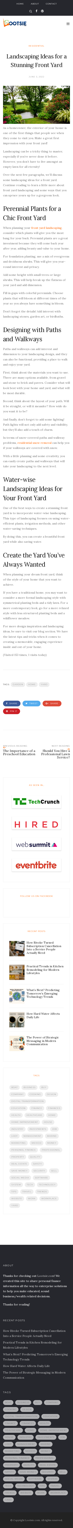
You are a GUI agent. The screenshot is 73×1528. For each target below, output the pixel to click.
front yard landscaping (46, 228)
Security (39, 1170)
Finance (36, 1108)
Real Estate (19, 1163)
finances (54, 1108)
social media (20, 1177)
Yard (44, 684)
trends (42, 1191)
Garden (18, 684)
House (48, 1122)
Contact (51, 3)
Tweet (33, 703)
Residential (36, 46)
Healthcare (34, 1115)
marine (52, 1136)
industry (17, 1129)
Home (20, 3)
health (16, 1115)
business (29, 1087)
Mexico (36, 1143)
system (16, 1184)
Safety (37, 1163)
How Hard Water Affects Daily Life (26, 1366)
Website (16, 1198)
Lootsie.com (45, 1276)
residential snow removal (34, 443)
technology (47, 1184)
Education (18, 1108)
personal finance (23, 1150)
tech (30, 1184)
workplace (49, 1198)
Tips (13, 1191)
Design (51, 1094)
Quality (35, 1157)
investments (37, 1129)
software (41, 1177)
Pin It (13, 711)
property (17, 1157)
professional (51, 1150)
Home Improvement (24, 1122)
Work (31, 1198)
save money (19, 1170)
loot (14, 1136)
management (32, 1136)
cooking (35, 1094)
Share (13, 703)
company (17, 1094)
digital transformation (27, 1101)
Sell (54, 1170)
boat (14, 1087)
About (35, 3)
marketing (18, 1143)
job (54, 1129)
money (51, 1143)
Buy (43, 1087)
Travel (26, 1191)
